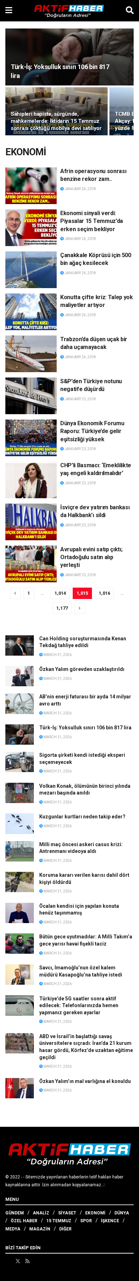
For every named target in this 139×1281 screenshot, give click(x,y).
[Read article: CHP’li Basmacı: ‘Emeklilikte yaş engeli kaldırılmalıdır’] (31, 480)
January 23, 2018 (80, 399)
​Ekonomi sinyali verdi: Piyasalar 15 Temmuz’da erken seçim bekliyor (91, 221)
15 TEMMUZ (58, 1220)
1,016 (104, 593)
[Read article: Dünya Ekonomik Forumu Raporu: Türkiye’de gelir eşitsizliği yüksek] (31, 438)
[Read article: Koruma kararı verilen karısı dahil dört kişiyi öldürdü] (19, 882)
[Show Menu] (8, 10)
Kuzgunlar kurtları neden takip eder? (82, 816)
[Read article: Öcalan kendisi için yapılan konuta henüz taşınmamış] (19, 913)
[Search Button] (130, 10)
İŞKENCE (110, 1220)
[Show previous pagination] (15, 593)
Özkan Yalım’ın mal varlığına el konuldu (85, 1081)
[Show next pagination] (79, 608)
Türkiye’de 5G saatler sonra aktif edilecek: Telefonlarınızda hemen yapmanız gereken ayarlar (78, 1005)
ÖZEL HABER (24, 1220)
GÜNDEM (14, 1212)
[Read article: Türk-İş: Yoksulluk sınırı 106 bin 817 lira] (19, 734)
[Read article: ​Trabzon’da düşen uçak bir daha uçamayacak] (31, 353)
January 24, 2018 (80, 189)
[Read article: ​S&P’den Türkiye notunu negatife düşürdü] (31, 395)
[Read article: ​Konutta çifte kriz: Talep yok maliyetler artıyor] (31, 311)
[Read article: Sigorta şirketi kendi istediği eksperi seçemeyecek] (19, 762)
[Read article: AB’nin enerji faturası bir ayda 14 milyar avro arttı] (19, 703)
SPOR (86, 1220)
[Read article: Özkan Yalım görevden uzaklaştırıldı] (19, 676)
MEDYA (12, 1229)
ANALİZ (41, 1212)
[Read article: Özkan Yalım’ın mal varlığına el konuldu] (19, 1088)
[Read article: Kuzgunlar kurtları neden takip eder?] (19, 823)
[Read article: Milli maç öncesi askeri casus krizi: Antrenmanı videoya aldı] (19, 851)
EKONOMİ (95, 1212)
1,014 (60, 593)
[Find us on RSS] (27, 1261)
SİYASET (67, 1212)
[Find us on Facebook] (7, 1261)
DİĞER (65, 1229)
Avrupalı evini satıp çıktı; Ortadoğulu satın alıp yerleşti (91, 557)
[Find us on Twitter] (17, 1261)
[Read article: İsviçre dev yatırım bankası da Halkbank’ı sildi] (31, 522)
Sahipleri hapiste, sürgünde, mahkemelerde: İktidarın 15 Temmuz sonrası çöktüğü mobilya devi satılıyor (56, 121)
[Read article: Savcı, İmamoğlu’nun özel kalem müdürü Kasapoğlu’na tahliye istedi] (19, 974)
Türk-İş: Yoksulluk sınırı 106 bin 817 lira (85, 727)
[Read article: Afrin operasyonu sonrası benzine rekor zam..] (31, 185)
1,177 (62, 608)
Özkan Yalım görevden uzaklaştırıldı (81, 669)
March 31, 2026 (57, 655)
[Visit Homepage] (69, 11)
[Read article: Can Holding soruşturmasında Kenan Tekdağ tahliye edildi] (19, 645)
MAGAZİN (39, 1229)
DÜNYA (121, 1212)
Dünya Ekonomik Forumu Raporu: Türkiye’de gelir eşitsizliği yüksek (92, 431)
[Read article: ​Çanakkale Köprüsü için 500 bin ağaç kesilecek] (31, 269)
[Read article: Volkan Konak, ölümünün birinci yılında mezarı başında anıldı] (19, 793)
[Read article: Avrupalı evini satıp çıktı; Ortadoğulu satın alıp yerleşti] (31, 564)
